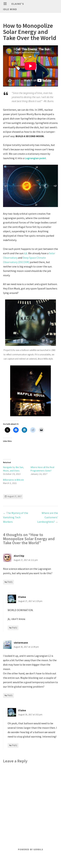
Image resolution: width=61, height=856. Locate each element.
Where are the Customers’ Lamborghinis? (47, 517)
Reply (10, 582)
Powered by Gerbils (30, 849)
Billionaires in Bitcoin (13, 479)
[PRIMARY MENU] (5, 4)
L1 (25, 253)
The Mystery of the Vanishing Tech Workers (15, 517)
